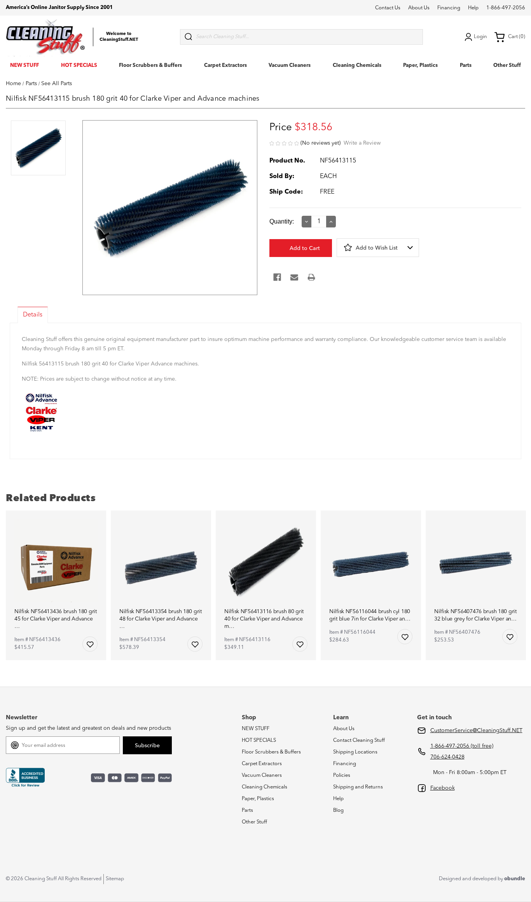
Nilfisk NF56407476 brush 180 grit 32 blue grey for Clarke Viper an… (475, 615)
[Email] (294, 277)
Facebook (442, 788)
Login (480, 36)
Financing (448, 7)
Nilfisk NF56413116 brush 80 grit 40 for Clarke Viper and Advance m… (264, 619)
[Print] (311, 277)
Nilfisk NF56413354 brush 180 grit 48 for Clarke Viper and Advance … (160, 619)
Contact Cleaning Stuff (359, 740)
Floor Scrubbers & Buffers (150, 65)
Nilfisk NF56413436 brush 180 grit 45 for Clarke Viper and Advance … (55, 619)
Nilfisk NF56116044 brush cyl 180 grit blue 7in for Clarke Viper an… (369, 615)
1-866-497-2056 (505, 7)
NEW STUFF (24, 65)
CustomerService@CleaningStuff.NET (476, 730)
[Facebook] (277, 277)
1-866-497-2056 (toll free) (461, 746)
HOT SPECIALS (79, 65)
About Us (419, 7)
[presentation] (38, 148)
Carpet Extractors (225, 65)
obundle (514, 878)
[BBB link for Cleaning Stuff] (25, 777)
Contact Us (387, 7)
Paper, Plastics (420, 65)
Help (473, 7)
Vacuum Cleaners (290, 65)
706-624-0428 (447, 757)
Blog (338, 810)
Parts (466, 65)
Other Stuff (507, 65)
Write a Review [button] (362, 143)
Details (32, 315)
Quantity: (281, 221)
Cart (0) (516, 36)
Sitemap (115, 878)
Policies (341, 775)
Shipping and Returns (358, 787)
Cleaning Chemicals (357, 65)
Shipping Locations (355, 752)
